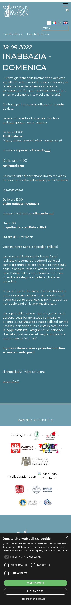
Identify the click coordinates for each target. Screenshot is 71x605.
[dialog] (35, 569)
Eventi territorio (38, 34)
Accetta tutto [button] (35, 582)
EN (60, 22)
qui (47, 150)
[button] (35, 599)
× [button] (67, 537)
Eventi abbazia (13, 34)
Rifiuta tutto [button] (35, 591)
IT (48, 22)
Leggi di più (62, 550)
